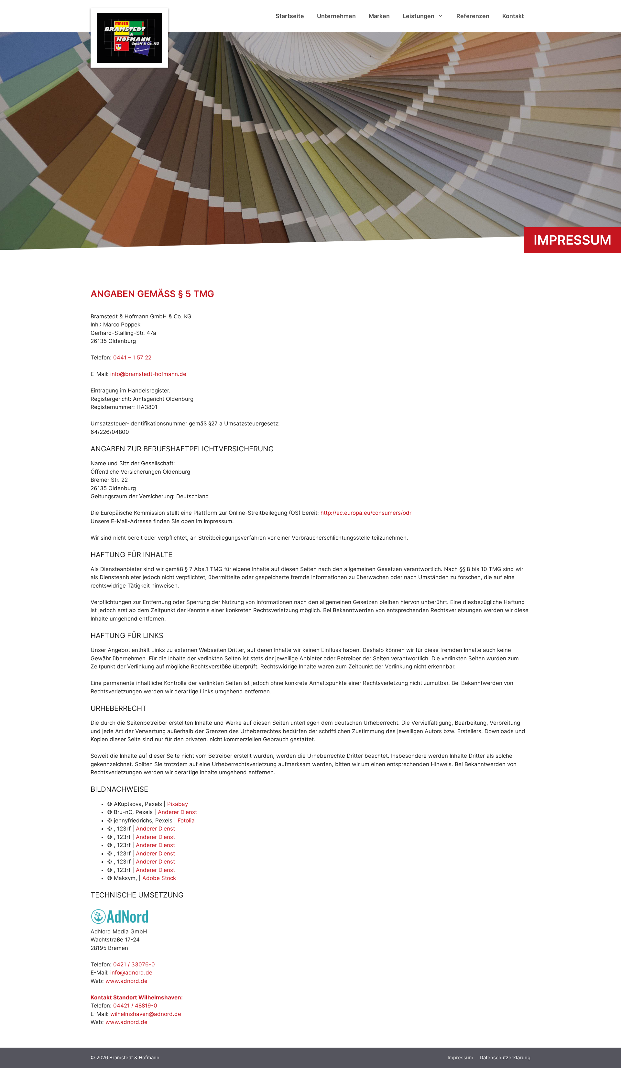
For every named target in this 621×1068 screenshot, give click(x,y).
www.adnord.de (126, 981)
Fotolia (186, 820)
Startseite (290, 16)
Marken (379, 16)
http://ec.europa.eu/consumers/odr (366, 513)
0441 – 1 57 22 (132, 357)
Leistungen (418, 16)
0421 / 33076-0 (134, 964)
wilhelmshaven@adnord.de (145, 1014)
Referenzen (472, 16)
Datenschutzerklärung (505, 1057)
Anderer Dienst (177, 812)
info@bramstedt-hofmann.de (148, 374)
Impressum (460, 1057)
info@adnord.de (131, 972)
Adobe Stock (159, 878)
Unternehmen (336, 16)
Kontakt (513, 16)
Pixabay (177, 804)
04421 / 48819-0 (135, 1005)
